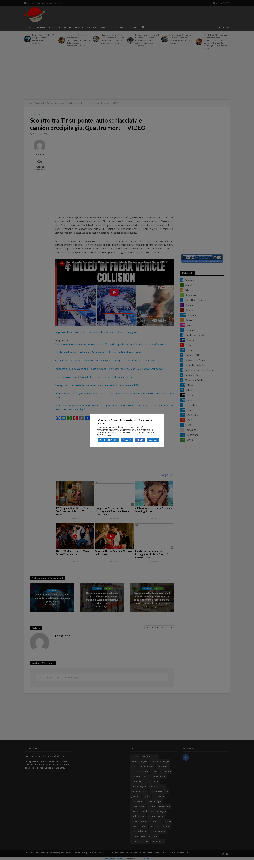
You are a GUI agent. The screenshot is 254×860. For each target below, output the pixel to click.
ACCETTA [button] (127, 439)
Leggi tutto (153, 440)
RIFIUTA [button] (140, 439)
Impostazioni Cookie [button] (108, 439)
